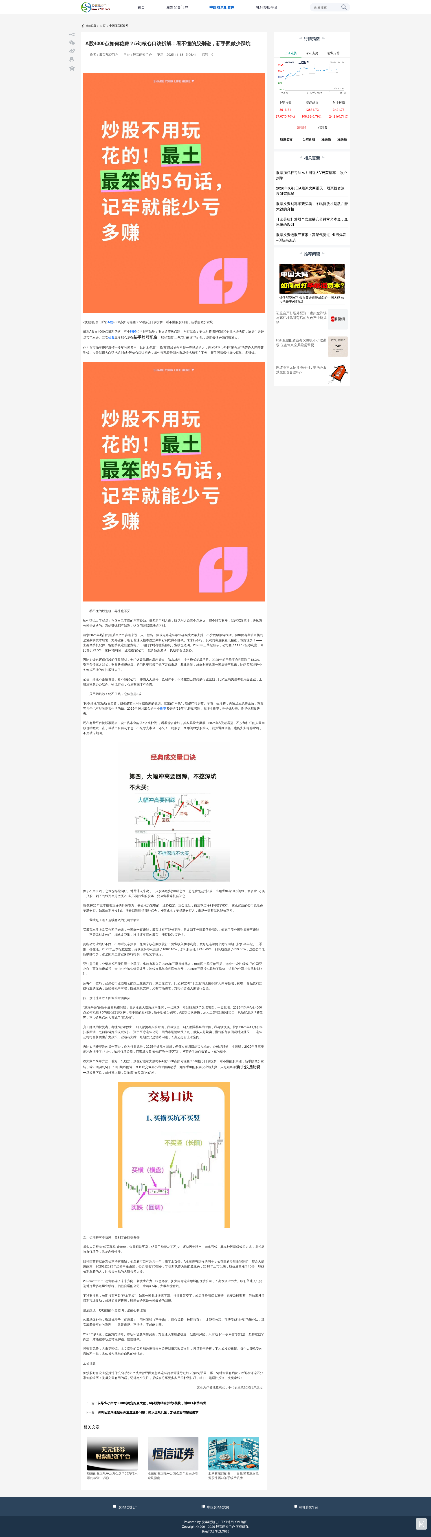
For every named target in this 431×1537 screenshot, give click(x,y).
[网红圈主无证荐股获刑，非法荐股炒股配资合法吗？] (338, 374)
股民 (133, 331)
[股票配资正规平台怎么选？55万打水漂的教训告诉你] (112, 1453)
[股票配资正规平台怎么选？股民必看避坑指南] (173, 1453)
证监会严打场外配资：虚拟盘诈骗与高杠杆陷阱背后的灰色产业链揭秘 (301, 317)
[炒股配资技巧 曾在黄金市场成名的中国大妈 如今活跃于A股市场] (312, 278)
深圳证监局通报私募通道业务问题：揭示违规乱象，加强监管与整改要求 (148, 1412)
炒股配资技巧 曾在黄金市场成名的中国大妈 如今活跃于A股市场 (311, 299)
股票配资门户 (177, 7)
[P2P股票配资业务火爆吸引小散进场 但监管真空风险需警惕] (338, 346)
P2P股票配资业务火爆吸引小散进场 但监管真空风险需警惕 (301, 342)
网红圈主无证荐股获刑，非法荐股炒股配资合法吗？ (301, 369)
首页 (141, 7)
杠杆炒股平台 (267, 7)
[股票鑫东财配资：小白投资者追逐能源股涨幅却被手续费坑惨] (233, 1453)
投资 (163, 708)
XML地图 (241, 1521)
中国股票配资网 (222, 7)
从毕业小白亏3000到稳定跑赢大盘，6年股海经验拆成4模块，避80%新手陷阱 (152, 1403)
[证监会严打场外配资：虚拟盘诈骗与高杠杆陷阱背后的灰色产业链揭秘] (338, 319)
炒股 (111, 337)
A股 (110, 322)
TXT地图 (227, 1521)
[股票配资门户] (95, 6)
